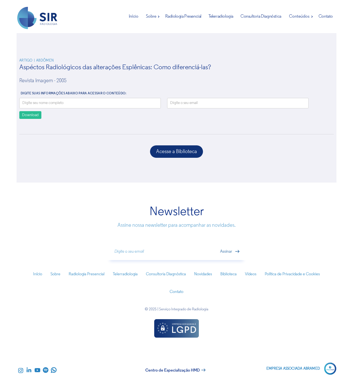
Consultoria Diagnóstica (260, 16)
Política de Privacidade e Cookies (292, 274)
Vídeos (250, 274)
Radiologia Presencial (183, 16)
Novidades (203, 274)
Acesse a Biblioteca (176, 151)
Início (133, 16)
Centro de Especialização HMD (172, 371)
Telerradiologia (220, 16)
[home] (37, 19)
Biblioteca (228, 274)
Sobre (151, 16)
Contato (326, 16)
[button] (152, 16)
